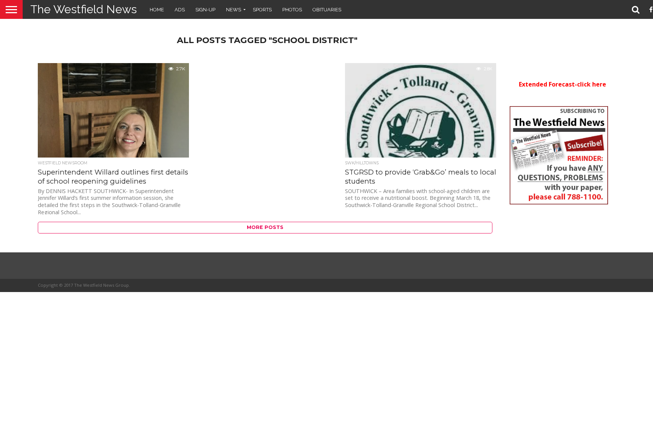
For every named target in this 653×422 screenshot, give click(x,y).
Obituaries (327, 9)
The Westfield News (83, 9)
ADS (180, 9)
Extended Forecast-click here (562, 84)
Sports (262, 9)
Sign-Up (205, 9)
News (233, 9)
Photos (292, 9)
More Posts (265, 227)
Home (157, 9)
